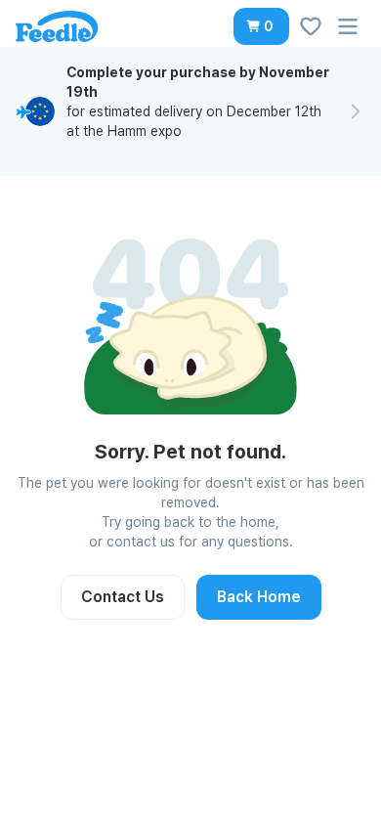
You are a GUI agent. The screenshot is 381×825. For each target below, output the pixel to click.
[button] (261, 26)
